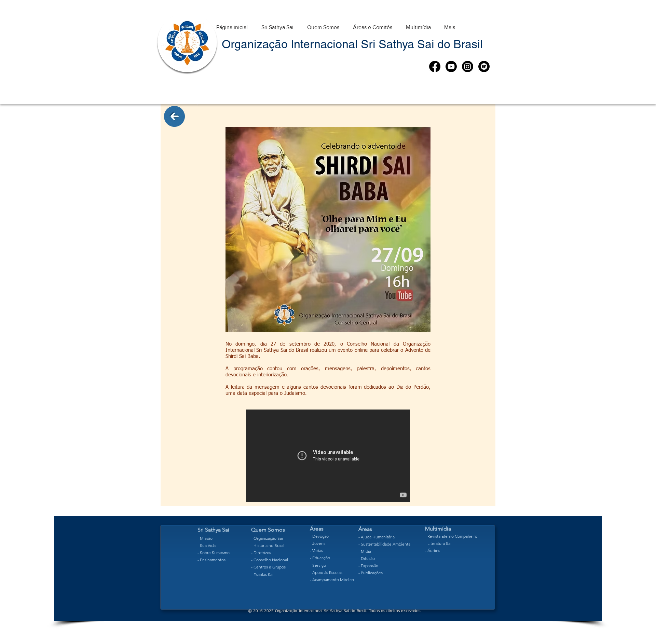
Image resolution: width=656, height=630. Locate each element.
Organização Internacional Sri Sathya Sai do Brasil (352, 44)
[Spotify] (484, 66)
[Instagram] (467, 66)
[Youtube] (451, 66)
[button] (277, 24)
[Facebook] (434, 66)
